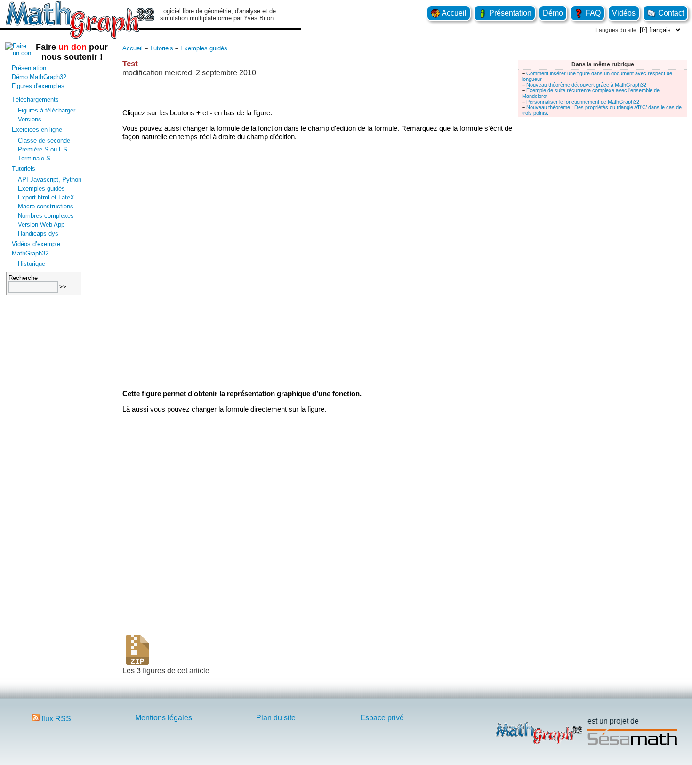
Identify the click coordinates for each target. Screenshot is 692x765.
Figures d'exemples (38, 85)
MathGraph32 (30, 253)
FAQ (592, 13)
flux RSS (55, 719)
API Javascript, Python (49, 179)
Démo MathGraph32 (39, 76)
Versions (29, 119)
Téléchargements (35, 99)
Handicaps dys (38, 233)
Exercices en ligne (37, 129)
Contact (670, 13)
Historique (31, 263)
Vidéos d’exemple (36, 243)
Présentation (509, 13)
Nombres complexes (46, 215)
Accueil (453, 13)
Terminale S (34, 158)
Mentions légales (163, 718)
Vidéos (624, 13)
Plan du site (276, 718)
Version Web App (41, 224)
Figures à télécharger (46, 110)
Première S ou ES (42, 149)
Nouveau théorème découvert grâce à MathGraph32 (586, 85)
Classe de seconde (44, 140)
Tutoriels (23, 168)
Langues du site (615, 30)
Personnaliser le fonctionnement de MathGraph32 (582, 101)
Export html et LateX (46, 197)
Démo (553, 13)
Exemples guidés (41, 188)
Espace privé (382, 718)
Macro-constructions (45, 206)
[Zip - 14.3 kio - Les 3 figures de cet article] (137, 662)
